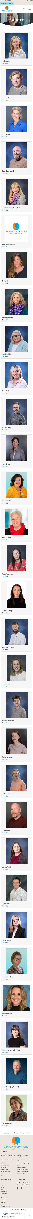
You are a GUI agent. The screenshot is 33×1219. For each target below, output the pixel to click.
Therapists (3, 1200)
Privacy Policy (4, 1191)
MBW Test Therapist (8, 244)
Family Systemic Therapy (6, 1171)
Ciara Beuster (6, 134)
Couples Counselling (5, 1165)
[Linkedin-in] (22, 1188)
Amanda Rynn (6, 391)
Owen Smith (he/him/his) (10, 1087)
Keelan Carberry (7, 794)
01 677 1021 (8, 1)
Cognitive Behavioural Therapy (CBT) (23, 1160)
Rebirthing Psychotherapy (22, 1171)
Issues (2, 1187)
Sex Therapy (3, 1167)
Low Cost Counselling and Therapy (8, 1155)
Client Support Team (5, 1198)
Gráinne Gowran (7, 98)
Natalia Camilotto (8, 720)
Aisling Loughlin (7, 1013)
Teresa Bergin (6, 684)
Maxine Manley (7, 867)
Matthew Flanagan (8, 647)
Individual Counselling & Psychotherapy (22, 1156)
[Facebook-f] (18, 1188)
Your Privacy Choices (14, 1214)
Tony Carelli (6, 830)
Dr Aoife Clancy (7, 610)
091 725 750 (30, 1)
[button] (29, 8)
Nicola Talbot (6, 940)
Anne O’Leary (6, 464)
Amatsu (2, 1173)
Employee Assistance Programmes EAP (8, 1160)
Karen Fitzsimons (7, 574)
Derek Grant (6, 903)
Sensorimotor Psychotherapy (23, 1173)
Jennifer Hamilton (7, 977)
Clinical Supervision (21, 1167)
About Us (3, 1183)
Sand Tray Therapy (4, 1169)
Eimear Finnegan (7, 757)
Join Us (2, 1196)
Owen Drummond (8, 171)
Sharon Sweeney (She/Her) (11, 208)
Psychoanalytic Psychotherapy (23, 1163)
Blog (2, 1185)
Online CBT (3, 1163)
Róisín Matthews (7, 1123)
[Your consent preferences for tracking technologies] (30, 1216)
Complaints (3, 1202)
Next (28, 1133)
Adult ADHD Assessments (22, 1169)
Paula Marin (6, 61)
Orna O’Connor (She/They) (11, 1050)
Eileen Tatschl (6, 501)
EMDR (18, 1165)
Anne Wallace (6, 537)
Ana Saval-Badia (7, 317)
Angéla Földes (6, 354)
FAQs (2, 1189)
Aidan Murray (6, 427)
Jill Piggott (5, 281)
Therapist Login (6, 1206)
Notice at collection (8, 1217)
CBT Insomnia (4, 1176)
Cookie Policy (4, 1193)
